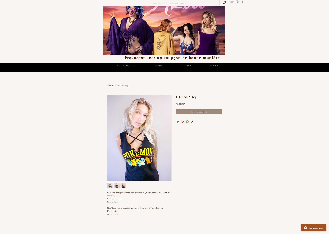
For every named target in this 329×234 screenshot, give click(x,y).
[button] (224, 2)
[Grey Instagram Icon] (237, 2)
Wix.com (183, 3)
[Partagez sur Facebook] (177, 121)
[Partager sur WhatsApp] (187, 121)
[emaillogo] (232, 2)
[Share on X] (192, 121)
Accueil (110, 85)
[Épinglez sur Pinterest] (182, 121)
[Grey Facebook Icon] (242, 2)
